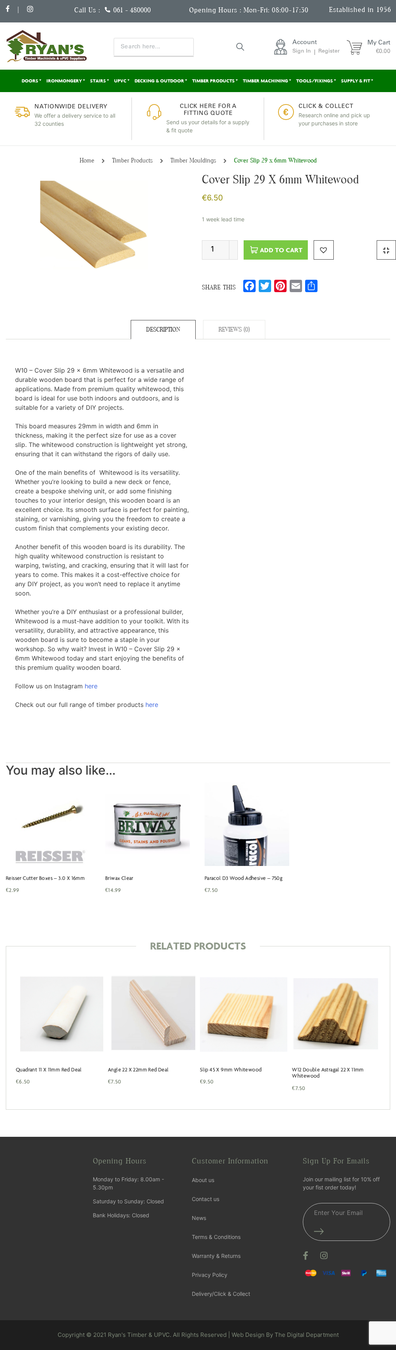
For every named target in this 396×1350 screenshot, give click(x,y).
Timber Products (213, 80)
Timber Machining (265, 80)
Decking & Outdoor (159, 80)
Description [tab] (163, 329)
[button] (324, 250)
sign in (301, 51)
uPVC (120, 80)
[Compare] (386, 250)
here (91, 686)
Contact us (205, 1199)
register (329, 51)
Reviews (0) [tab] (234, 329)
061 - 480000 (132, 10)
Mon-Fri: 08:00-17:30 (276, 10)
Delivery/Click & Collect (221, 1293)
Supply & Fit (355, 80)
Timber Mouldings (193, 160)
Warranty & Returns (216, 1255)
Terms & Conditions (216, 1237)
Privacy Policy (209, 1274)
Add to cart (281, 250)
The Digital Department (307, 1334)
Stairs (98, 80)
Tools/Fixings (314, 80)
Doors (30, 80)
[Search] (240, 46)
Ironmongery (64, 80)
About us (203, 1180)
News (199, 1218)
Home (87, 160)
